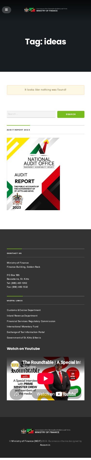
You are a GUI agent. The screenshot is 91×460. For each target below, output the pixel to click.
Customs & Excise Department (24, 310)
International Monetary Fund (23, 326)
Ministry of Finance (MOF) (26, 441)
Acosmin (45, 445)
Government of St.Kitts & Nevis (24, 337)
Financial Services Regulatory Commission (31, 321)
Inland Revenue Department (22, 315)
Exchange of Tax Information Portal (26, 332)
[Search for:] (31, 114)
